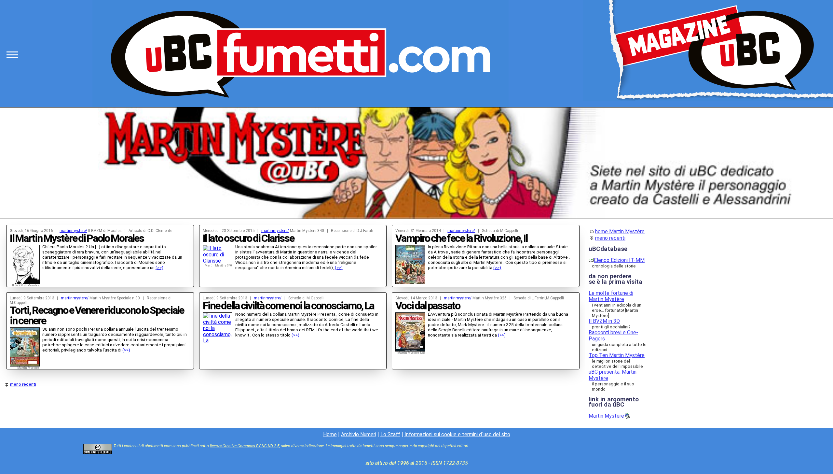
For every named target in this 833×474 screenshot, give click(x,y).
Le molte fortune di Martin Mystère (611, 296)
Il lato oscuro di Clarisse (248, 238)
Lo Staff (390, 434)
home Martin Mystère (620, 231)
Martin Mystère (606, 416)
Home (330, 434)
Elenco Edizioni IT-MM (619, 260)
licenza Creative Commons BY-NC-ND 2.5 (245, 446)
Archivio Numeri (358, 434)
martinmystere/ (73, 230)
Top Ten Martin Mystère (617, 355)
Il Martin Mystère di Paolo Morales (77, 238)
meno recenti (23, 384)
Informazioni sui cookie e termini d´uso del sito (457, 434)
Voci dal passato (427, 305)
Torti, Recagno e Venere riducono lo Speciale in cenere (97, 315)
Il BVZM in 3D (604, 321)
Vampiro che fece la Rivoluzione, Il (461, 238)
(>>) (159, 267)
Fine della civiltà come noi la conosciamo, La (288, 305)
